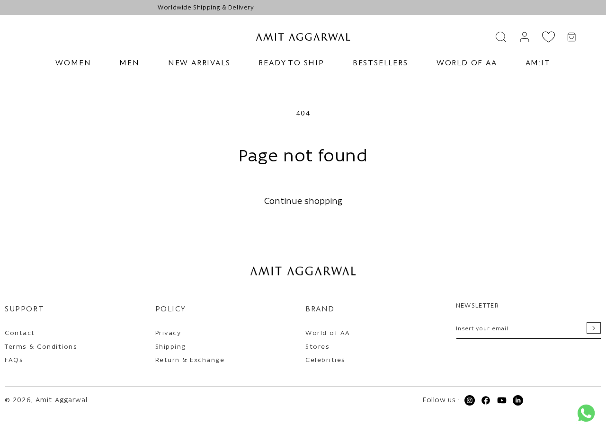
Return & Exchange (190, 360)
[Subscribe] (594, 328)
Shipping (170, 347)
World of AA (327, 333)
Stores (317, 347)
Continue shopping (303, 201)
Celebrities (325, 360)
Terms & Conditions (41, 347)
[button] (73, 63)
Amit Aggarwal (62, 400)
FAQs (14, 360)
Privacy (168, 333)
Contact (20, 333)
